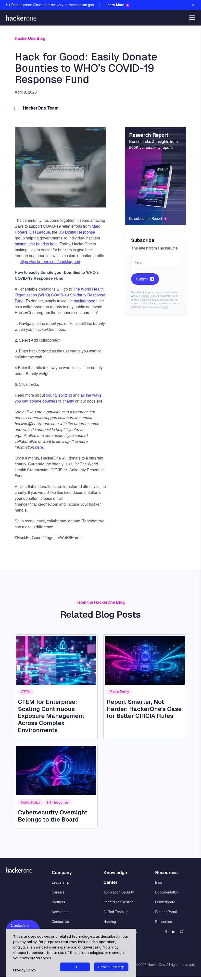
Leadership (60, 882)
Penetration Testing (118, 901)
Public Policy (119, 691)
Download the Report (145, 218)
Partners (58, 901)
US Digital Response (76, 232)
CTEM (26, 691)
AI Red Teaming (115, 911)
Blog (158, 882)
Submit (142, 279)
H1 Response (57, 802)
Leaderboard (165, 901)
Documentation (167, 892)
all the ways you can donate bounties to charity (58, 398)
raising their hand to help (36, 244)
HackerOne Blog (30, 38)
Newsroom (60, 911)
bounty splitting (59, 395)
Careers (58, 892)
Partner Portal (166, 911)
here (165, 307)
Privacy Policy (148, 296)
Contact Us (60, 921)
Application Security (118, 892)
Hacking (109, 921)
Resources (163, 921)
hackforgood (84, 301)
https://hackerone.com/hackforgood (50, 261)
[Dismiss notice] (192, 4)
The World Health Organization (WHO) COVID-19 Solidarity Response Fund (60, 295)
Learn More (114, 4)
